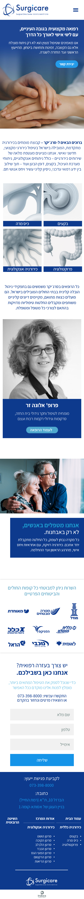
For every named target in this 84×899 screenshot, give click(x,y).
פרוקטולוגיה (62, 269)
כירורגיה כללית (70, 827)
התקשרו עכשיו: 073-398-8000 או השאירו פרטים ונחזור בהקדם (42, 698)
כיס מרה (22, 223)
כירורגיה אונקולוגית (22, 269)
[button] (75, 10)
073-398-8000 (41, 785)
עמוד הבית (73, 818)
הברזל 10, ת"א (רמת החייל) (41, 800)
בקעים (63, 223)
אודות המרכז (45, 818)
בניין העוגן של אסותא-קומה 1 (41, 806)
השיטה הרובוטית (12, 820)
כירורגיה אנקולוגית (41, 827)
